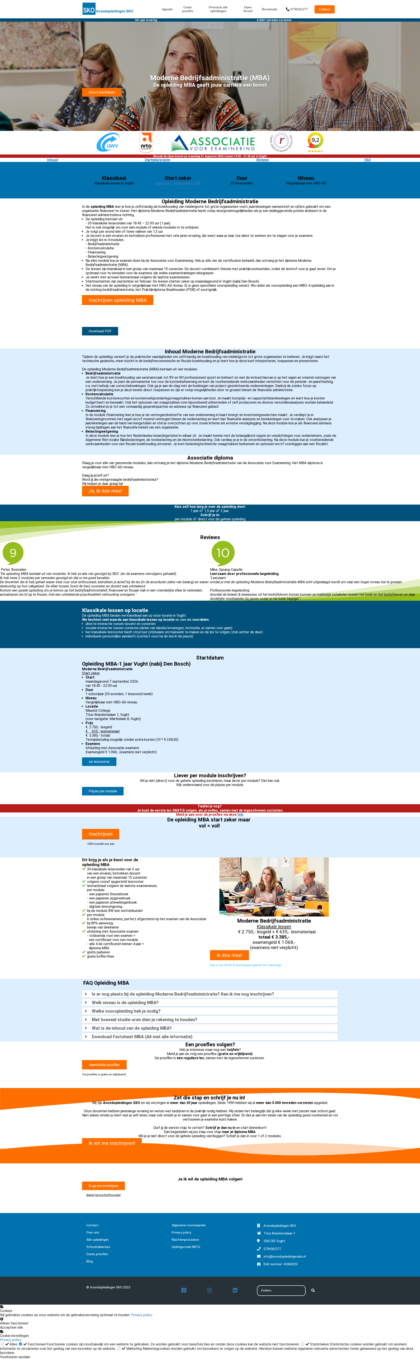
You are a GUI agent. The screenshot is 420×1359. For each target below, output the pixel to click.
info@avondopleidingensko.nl (285, 1256)
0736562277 (272, 1249)
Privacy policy (141, 1315)
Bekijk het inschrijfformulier (103, 1195)
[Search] (313, 1290)
